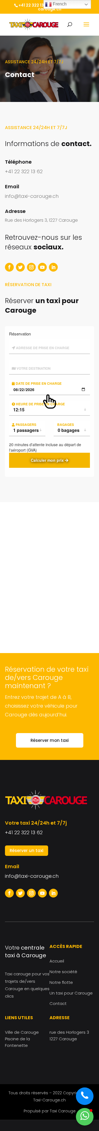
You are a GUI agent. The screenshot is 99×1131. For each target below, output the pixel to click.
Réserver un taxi (26, 850)
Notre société (63, 972)
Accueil (57, 961)
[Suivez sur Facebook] (9, 267)
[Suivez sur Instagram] (31, 267)
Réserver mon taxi (50, 740)
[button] (85, 1117)
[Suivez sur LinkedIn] (53, 267)
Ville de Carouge (22, 1032)
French (59, 4)
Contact (58, 1003)
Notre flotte (61, 982)
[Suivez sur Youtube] (42, 267)
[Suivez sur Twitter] (20, 267)
